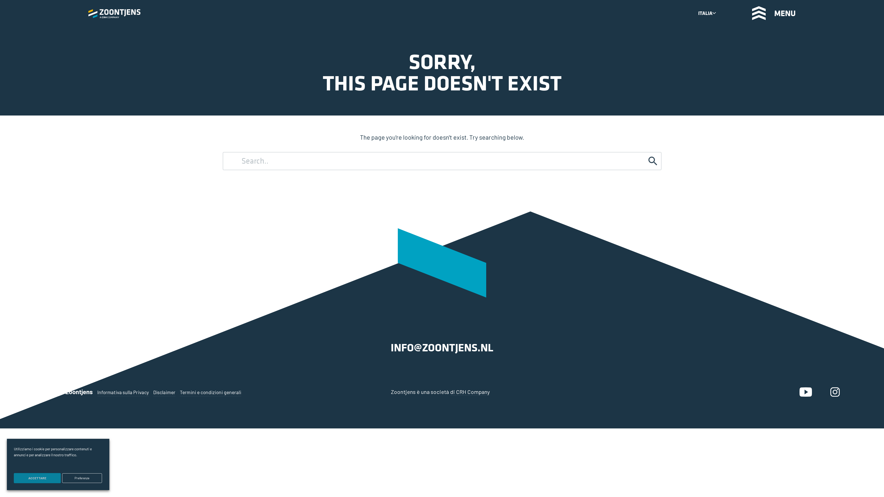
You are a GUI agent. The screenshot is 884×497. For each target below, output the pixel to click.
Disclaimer (164, 392)
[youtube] (806, 391)
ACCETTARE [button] (37, 478)
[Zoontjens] (114, 13)
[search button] (729, 13)
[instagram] (835, 391)
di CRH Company (470, 391)
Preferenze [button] (82, 478)
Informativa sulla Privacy (123, 392)
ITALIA (705, 13)
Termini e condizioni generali (210, 392)
